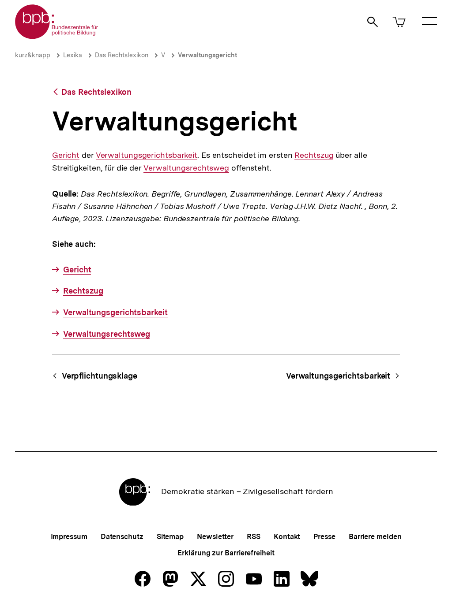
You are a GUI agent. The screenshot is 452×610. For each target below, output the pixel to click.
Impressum (69, 536)
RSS (253, 536)
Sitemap (170, 536)
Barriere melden (375, 536)
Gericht (65, 155)
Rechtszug (313, 155)
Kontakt (287, 536)
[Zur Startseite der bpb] (57, 36)
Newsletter (215, 536)
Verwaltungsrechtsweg (186, 168)
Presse (324, 536)
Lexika (72, 55)
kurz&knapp (32, 55)
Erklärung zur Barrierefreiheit (225, 553)
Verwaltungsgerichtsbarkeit (146, 155)
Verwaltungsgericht (207, 55)
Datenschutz (122, 536)
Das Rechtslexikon (121, 55)
